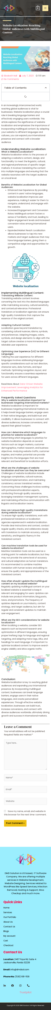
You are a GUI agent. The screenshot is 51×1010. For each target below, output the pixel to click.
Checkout (8, 945)
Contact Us (9, 926)
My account (9, 935)
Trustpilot (26, 992)
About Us (8, 921)
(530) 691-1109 (22, 976)
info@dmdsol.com (20, 969)
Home (6, 907)
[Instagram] (20, 985)
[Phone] (28, 985)
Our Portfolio (9, 917)
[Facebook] (12, 985)
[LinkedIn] (4, 985)
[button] (46, 88)
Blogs (6, 931)
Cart (5, 940)
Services (7, 912)
